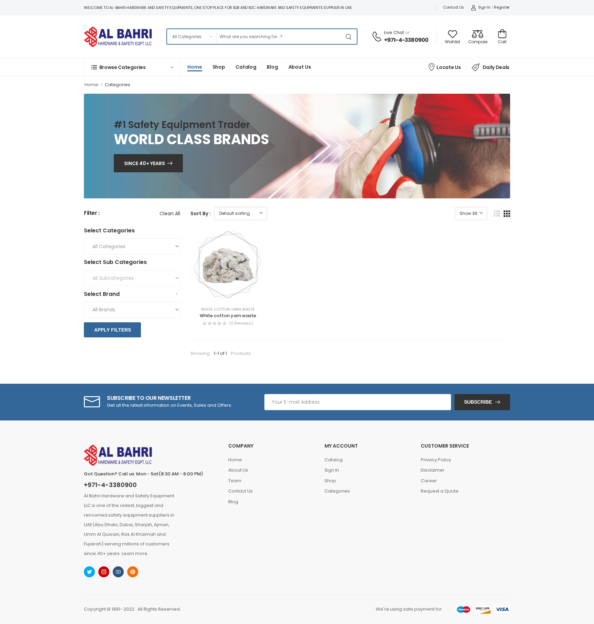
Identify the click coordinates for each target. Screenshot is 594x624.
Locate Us (449, 67)
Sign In (484, 7)
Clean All (170, 213)
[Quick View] (240, 294)
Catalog (245, 66)
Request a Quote (440, 491)
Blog (272, 66)
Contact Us (453, 7)
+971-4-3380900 (406, 40)
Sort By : (200, 213)
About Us (299, 66)
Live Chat (394, 32)
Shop (219, 66)
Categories (117, 84)
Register (501, 7)
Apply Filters (112, 330)
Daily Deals (496, 67)
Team (234, 480)
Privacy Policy (436, 460)
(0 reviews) (241, 323)
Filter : (92, 213)
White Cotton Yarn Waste (228, 309)
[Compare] (228, 294)
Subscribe (478, 402)
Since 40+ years (144, 163)
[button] (132, 67)
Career (429, 480)
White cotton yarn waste (228, 315)
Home (194, 66)
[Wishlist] (215, 294)
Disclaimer (432, 470)
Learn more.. (136, 553)
